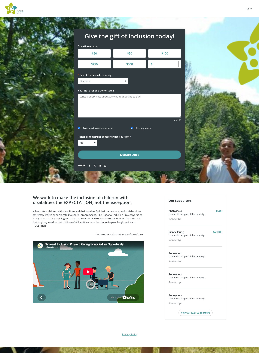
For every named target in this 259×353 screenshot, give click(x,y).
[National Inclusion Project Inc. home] (14, 8)
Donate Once (129, 155)
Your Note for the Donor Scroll (96, 90)
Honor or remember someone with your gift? (104, 136)
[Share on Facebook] (90, 165)
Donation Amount (88, 46)
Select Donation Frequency (96, 75)
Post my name (143, 128)
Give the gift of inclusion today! (129, 36)
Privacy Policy (129, 334)
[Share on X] (94, 165)
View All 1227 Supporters (195, 312)
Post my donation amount (97, 128)
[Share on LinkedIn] (100, 165)
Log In (248, 8)
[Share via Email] (105, 165)
